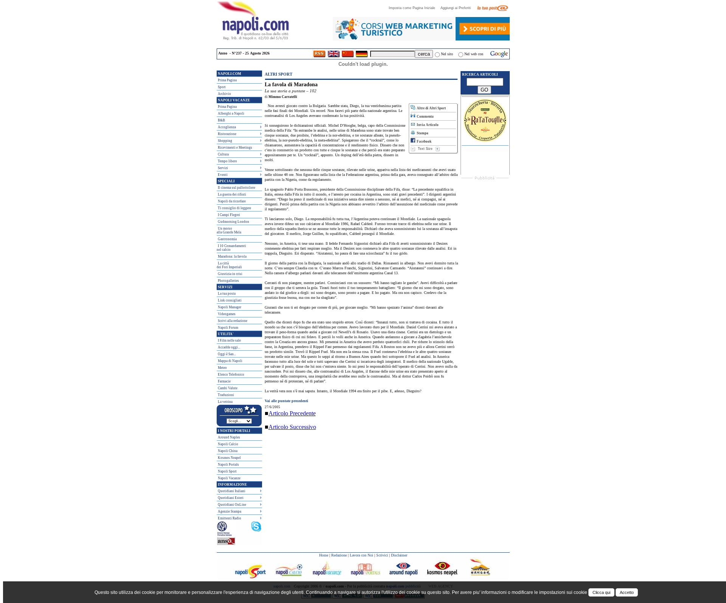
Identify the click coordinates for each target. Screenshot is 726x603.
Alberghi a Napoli (231, 113)
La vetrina (225, 402)
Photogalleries (228, 281)
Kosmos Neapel (229, 458)
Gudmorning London (233, 222)
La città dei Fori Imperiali (229, 265)
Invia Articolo (427, 125)
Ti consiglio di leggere (234, 208)
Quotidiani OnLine (232, 505)
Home (323, 555)
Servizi (223, 168)
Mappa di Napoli (230, 361)
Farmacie (224, 381)
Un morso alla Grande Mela (229, 230)
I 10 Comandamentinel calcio (231, 248)
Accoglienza (227, 127)
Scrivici (382, 555)
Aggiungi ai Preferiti (458, 8)
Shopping (225, 141)
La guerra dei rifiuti (232, 194)
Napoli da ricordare (232, 201)
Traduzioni (226, 395)
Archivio (224, 94)
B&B (221, 120)
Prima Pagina (227, 80)
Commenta (424, 116)
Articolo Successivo (292, 427)
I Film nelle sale (229, 340)
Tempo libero (227, 161)
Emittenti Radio (229, 518)
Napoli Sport (227, 471)
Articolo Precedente (292, 413)
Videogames (227, 314)
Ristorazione (227, 134)
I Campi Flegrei (229, 215)
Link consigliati (230, 300)
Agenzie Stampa (229, 511)
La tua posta (227, 293)
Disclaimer (399, 555)
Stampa (421, 133)
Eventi (223, 175)
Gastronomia (227, 239)
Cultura (223, 154)
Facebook (423, 141)
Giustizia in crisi (230, 274)
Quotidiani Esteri (231, 498)
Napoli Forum (228, 327)
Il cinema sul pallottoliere (236, 188)
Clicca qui (601, 592)
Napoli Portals (228, 464)
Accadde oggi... (229, 347)
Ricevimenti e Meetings (235, 147)
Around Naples (229, 437)
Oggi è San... (227, 354)
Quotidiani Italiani (231, 491)
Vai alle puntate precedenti (286, 401)
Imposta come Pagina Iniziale (414, 8)
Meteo (222, 368)
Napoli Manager (229, 307)
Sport (222, 87)
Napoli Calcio (228, 444)
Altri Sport (278, 74)
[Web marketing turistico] (421, 38)
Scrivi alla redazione (232, 321)
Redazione (339, 555)
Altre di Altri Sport (430, 108)
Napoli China (227, 451)
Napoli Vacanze (229, 478)
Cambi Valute (227, 388)
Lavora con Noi (361, 555)
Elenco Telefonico (231, 374)
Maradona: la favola (232, 256)
